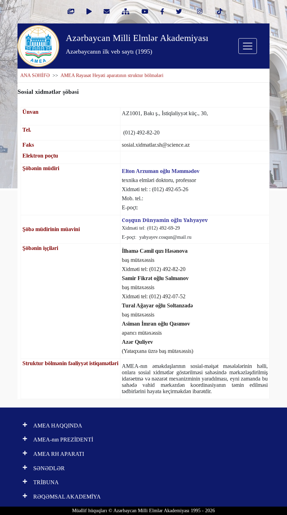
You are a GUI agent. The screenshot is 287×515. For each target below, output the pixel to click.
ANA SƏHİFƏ (35, 75)
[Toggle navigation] (247, 46)
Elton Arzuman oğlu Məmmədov (161, 171)
